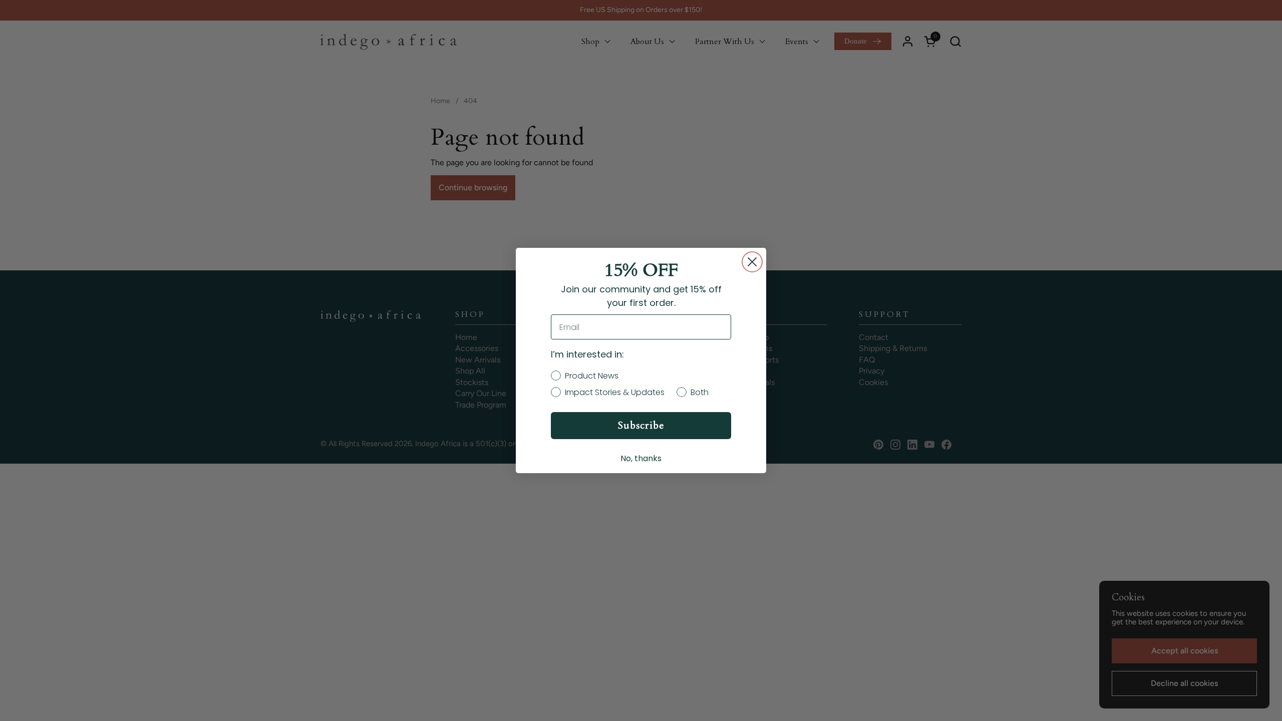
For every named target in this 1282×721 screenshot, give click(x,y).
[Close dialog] (752, 262)
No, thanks (641, 458)
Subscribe (641, 425)
